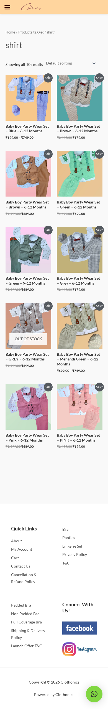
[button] (94, 694)
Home (10, 32)
